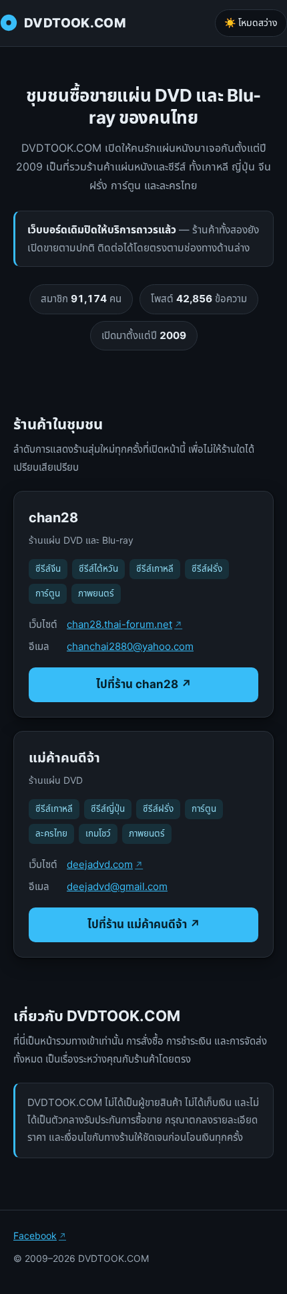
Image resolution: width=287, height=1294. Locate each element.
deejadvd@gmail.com (117, 886)
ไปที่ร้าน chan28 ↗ (144, 684)
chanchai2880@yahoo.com (130, 646)
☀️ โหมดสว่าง (251, 22)
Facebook (35, 1235)
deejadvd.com (100, 864)
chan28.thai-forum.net (119, 624)
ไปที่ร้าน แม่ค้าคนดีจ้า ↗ (143, 924)
